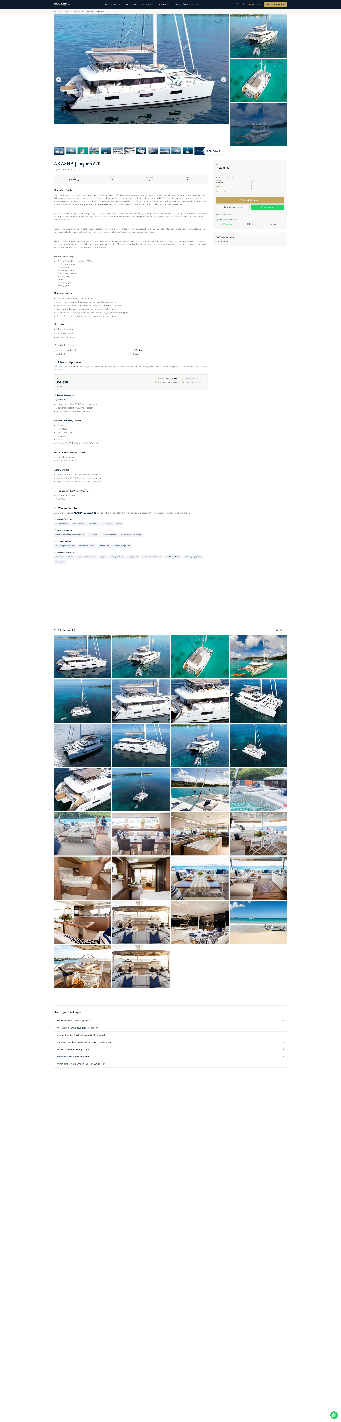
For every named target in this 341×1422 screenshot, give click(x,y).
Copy (274, 224)
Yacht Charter (64, 11)
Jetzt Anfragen (251, 200)
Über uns (164, 4)
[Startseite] (55, 11)
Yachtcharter (112, 4)
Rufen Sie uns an (234, 207)
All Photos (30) (199, 151)
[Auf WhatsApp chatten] (334, 1415)
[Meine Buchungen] (243, 4)
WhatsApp (268, 207)
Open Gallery (281, 630)
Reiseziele (148, 4)
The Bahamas (78, 11)
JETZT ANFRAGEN (276, 4)
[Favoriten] (238, 4)
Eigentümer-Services (187, 4)
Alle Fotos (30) (215, 151)
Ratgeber (131, 4)
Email (251, 224)
